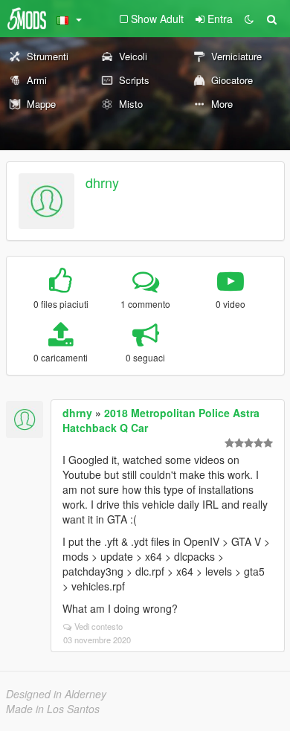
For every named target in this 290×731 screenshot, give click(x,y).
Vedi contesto (98, 626)
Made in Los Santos (53, 708)
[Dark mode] (249, 18)
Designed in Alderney (56, 693)
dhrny (102, 182)
